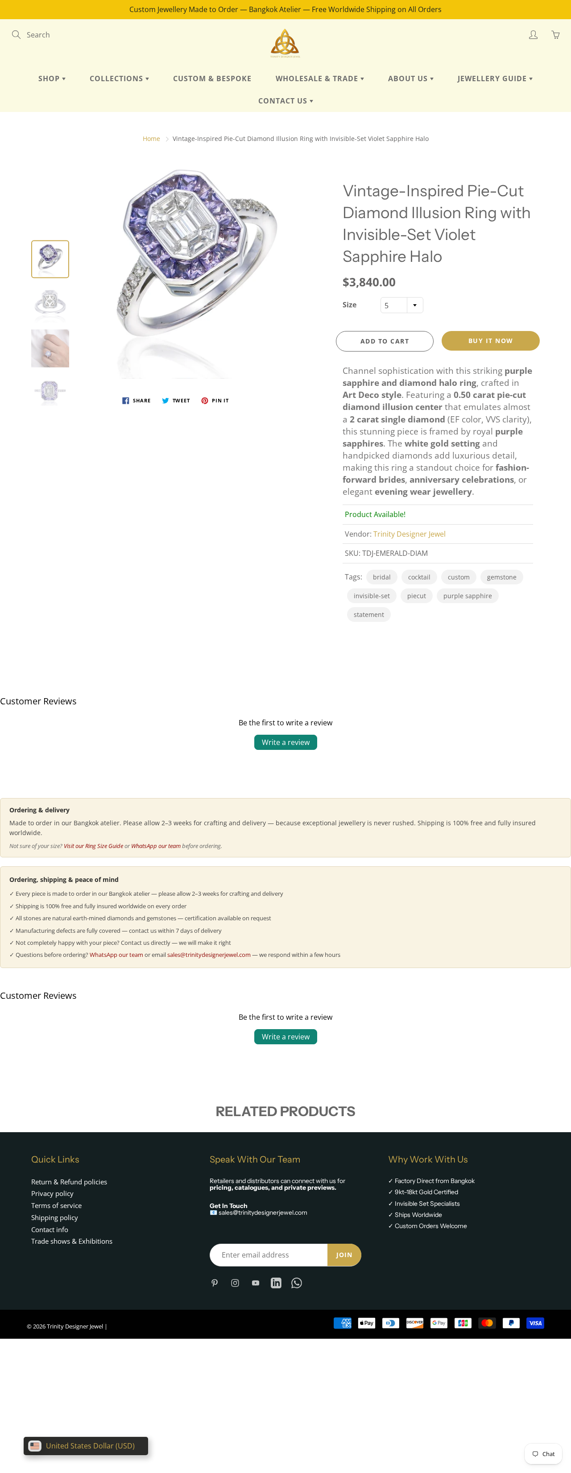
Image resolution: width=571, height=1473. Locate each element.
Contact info (49, 1229)
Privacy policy (52, 1193)
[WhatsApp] (296, 1283)
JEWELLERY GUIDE (493, 78)
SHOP (50, 78)
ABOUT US (409, 78)
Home (151, 138)
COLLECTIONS (117, 78)
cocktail (419, 577)
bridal (382, 577)
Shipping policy (54, 1217)
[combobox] (402, 305)
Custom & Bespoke (212, 78)
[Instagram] (235, 1283)
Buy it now (490, 340)
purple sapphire (467, 596)
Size (349, 305)
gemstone (502, 577)
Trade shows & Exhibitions (71, 1241)
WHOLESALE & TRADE (318, 78)
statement (369, 614)
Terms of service (56, 1205)
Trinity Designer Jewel (409, 534)
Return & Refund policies (69, 1182)
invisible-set (372, 596)
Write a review (286, 742)
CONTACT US (284, 101)
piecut (416, 596)
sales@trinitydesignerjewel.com (209, 955)
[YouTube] (255, 1283)
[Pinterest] (214, 1283)
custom (459, 577)
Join (344, 1254)
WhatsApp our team (156, 846)
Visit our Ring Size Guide (93, 846)
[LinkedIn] (276, 1283)
